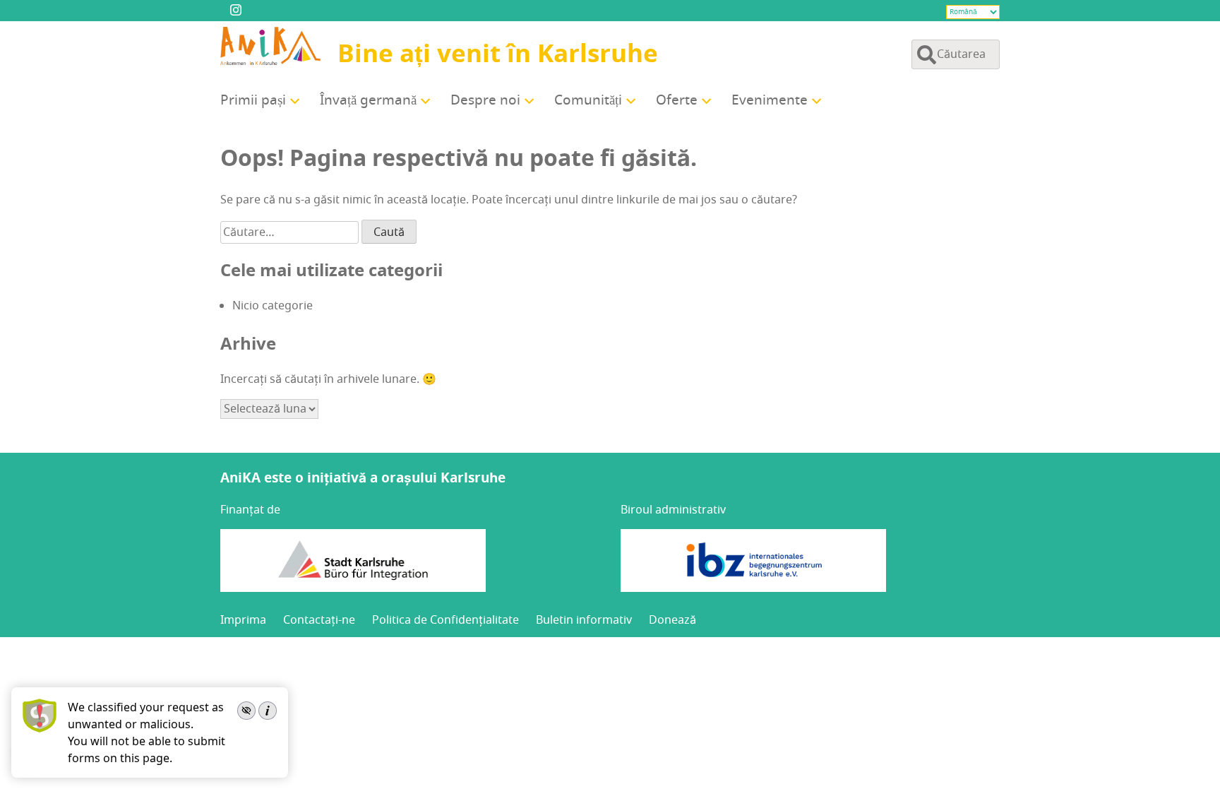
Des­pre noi (485, 100)
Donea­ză (672, 620)
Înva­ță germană (368, 100)
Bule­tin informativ (584, 620)
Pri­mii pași (253, 100)
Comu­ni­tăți (588, 100)
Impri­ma (243, 620)
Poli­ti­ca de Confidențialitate (445, 620)
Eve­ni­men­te (769, 100)
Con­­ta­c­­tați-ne (319, 620)
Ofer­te (677, 100)
